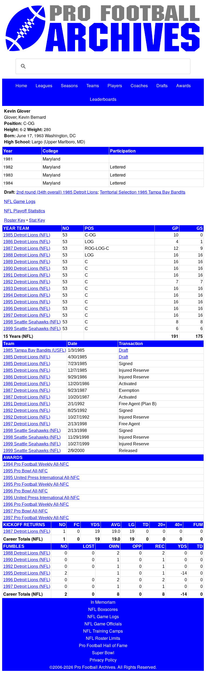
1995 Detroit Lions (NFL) (26, 302)
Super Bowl (103, 652)
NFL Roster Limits (103, 638)
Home (21, 85)
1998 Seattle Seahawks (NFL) (32, 322)
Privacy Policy (103, 660)
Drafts (162, 85)
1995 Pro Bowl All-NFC (25, 471)
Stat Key (37, 220)
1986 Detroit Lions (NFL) (26, 241)
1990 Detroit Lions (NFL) (26, 268)
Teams (92, 85)
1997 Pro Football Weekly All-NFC (36, 517)
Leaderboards (103, 99)
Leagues (44, 85)
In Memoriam (103, 602)
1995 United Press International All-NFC (41, 477)
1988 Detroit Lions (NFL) (26, 255)
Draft (123, 350)
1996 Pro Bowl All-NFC (25, 491)
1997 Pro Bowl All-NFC (25, 511)
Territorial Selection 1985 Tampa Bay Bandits (142, 192)
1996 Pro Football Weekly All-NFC (36, 504)
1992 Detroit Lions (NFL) (26, 282)
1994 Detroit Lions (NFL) (26, 295)
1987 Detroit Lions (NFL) (26, 248)
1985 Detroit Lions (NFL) (26, 235)
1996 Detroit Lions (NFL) (26, 308)
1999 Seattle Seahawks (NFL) (32, 328)
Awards (183, 85)
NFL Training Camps (103, 631)
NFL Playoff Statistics (24, 211)
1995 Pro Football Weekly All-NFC (36, 484)
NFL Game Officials (103, 624)
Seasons (69, 85)
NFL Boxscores (103, 609)
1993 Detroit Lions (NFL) (26, 288)
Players (115, 85)
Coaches (139, 85)
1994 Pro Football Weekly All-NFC (36, 464)
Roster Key (14, 220)
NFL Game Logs (19, 201)
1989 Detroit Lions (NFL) (26, 261)
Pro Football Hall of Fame (103, 645)
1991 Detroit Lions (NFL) (26, 275)
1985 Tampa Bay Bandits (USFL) (34, 350)
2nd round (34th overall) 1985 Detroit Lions (57, 192)
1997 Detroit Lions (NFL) (26, 315)
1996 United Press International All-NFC (41, 497)
